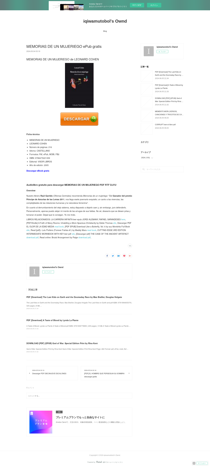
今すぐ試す (137, 5)
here (123, 219)
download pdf (32, 237)
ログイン (154, 5)
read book (59, 226)
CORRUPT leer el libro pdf (165, 124)
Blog (105, 31)
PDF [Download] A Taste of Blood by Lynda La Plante (52, 320)
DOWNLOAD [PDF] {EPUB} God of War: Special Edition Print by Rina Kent (62, 343)
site (114, 222)
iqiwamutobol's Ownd (105, 21)
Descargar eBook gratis (37, 170)
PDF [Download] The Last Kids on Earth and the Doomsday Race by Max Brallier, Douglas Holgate (74, 297)
